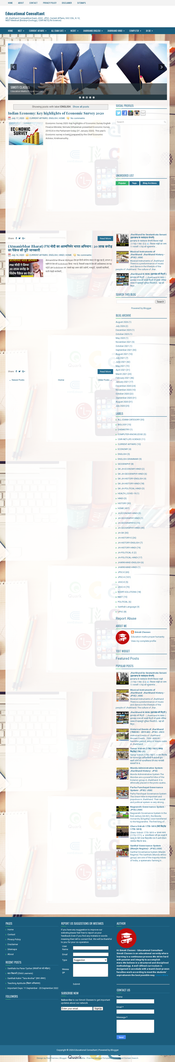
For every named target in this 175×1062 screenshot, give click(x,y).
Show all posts (81, 106)
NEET (21, 30)
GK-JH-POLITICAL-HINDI (129, 488)
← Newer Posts (16, 380)
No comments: (78, 118)
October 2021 (122, 346)
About (21, 2)
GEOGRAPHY (124, 464)
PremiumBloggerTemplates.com (102, 1058)
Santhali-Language (127, 606)
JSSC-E (121, 582)
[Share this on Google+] (23, 238)
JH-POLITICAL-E (125, 552)
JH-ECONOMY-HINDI (128, 513)
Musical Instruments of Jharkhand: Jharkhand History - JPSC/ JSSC (147, 254)
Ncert (74, 30)
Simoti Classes (142, 632)
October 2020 (122, 393)
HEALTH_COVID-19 (127, 493)
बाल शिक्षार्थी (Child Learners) (20, 973)
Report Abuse (126, 618)
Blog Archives (150, 183)
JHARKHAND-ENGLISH (129, 562)
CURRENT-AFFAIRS (38, 118)
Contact (33, 2)
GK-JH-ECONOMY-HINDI (129, 469)
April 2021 (121, 370)
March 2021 (121, 374)
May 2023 (120, 338)
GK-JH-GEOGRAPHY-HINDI (131, 474)
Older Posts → (105, 380)
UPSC (120, 611)
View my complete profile (143, 641)
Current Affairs (37, 30)
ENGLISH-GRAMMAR (128, 459)
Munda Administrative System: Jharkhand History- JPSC (146, 769)
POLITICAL (123, 602)
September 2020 (124, 398)
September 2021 (124, 350)
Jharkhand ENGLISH (93, 30)
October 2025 (122, 334)
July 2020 (120, 406)
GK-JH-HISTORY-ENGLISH (130, 478)
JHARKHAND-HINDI (127, 567)
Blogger (147, 308)
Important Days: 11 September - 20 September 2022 (33, 988)
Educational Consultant (25, 13)
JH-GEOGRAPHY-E (127, 523)
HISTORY (122, 503)
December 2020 (123, 386)
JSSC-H (121, 587)
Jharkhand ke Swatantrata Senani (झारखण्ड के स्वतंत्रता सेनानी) (148, 236)
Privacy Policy (49, 2)
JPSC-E (121, 572)
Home (10, 2)
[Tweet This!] (19, 238)
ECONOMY (123, 449)
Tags (134, 183)
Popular (122, 183)
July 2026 (120, 326)
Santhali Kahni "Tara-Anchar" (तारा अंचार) (27, 978)
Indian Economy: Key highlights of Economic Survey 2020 (56, 113)
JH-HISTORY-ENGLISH (128, 542)
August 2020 (122, 401)
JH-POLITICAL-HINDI (128, 557)
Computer (135, 30)
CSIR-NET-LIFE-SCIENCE (129, 439)
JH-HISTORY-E (125, 537)
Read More (105, 238)
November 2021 (123, 342)
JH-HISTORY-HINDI (127, 547)
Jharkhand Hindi (116, 30)
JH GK (149, 30)
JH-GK (121, 533)
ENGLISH (53, 118)
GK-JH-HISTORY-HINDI (129, 483)
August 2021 (122, 354)
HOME (62, 118)
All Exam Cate (58, 30)
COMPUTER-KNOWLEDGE (130, 434)
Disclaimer (67, 2)
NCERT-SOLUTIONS (127, 592)
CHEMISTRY (123, 429)
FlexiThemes (52, 1058)
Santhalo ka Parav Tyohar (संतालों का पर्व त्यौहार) (29, 968)
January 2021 (122, 382)
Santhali (13, 37)
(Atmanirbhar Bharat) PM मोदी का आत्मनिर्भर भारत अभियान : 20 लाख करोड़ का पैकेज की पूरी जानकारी (60, 248)
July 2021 (120, 358)
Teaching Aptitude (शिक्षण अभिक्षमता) (24, 983)
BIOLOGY (122, 424)
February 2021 (123, 378)
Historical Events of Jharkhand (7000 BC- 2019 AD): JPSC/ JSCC (147, 730)
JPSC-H (121, 577)
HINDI (61, 255)
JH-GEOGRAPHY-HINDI (129, 528)
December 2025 (123, 330)
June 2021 (121, 362)
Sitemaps (81, 2)
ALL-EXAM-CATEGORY (129, 419)
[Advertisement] (60, 170)
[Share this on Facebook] (16, 238)
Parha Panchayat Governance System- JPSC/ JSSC (146, 789)
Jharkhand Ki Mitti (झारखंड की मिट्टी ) (148, 274)
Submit (76, 984)
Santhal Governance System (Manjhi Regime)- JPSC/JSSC (146, 847)
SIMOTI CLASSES (20, 87)
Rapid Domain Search (128, 1058)
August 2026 (122, 322)
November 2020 (123, 390)
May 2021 (120, 366)
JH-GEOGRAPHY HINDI (129, 518)
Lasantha (81, 1058)
